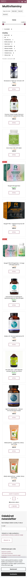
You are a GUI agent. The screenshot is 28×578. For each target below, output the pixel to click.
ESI (6, 37)
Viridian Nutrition (10, 50)
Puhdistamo (8, 39)
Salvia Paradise (9, 46)
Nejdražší (20, 11)
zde (12, 565)
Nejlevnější (14, 11)
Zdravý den (8, 55)
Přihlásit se (7, 540)
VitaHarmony (9, 53)
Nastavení (13, 569)
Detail (14, 89)
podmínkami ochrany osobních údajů (12, 535)
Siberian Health (9, 48)
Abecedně (5, 14)
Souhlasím (13, 574)
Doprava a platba (6, 551)
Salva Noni (8, 44)
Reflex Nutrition (9, 42)
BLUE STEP (8, 35)
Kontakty (4, 557)
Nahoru (14, 506)
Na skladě (8, 29)
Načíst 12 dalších (14, 494)
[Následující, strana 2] (14, 498)
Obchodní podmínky (7, 553)
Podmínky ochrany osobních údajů (11, 555)
